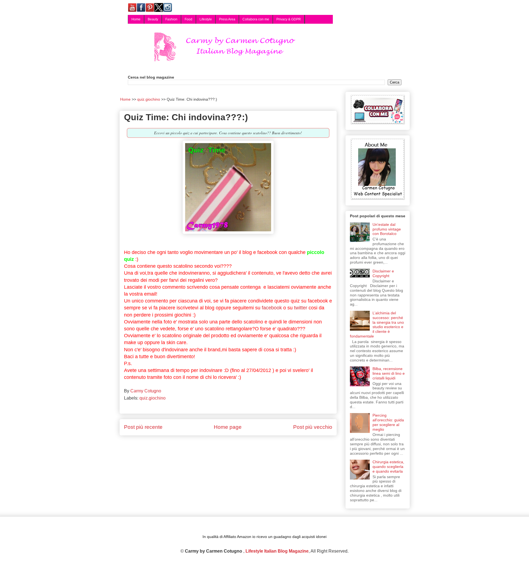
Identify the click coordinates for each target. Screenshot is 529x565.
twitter (300, 307)
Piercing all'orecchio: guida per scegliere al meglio (388, 422)
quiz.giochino (152, 398)
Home (136, 19)
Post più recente (143, 427)
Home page (228, 427)
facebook (272, 307)
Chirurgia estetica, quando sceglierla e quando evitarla (388, 466)
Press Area (227, 19)
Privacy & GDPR (288, 19)
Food (188, 19)
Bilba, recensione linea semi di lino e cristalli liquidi (389, 373)
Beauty (153, 19)
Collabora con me (255, 19)
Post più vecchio (312, 427)
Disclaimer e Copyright (383, 273)
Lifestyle (205, 19)
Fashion (171, 19)
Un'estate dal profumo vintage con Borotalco (387, 229)
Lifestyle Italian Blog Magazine (277, 551)
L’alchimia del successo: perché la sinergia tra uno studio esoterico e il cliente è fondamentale (377, 324)
